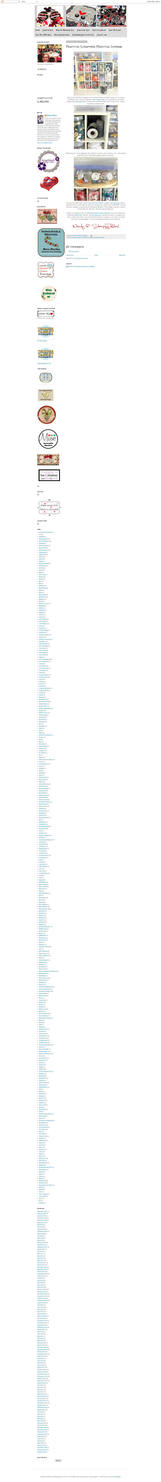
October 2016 (41, 1271)
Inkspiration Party (44, 826)
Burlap (41, 601)
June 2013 (40, 1360)
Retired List (42, 1009)
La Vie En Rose (43, 855)
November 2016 (42, 1269)
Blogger (118, 1477)
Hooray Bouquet (44, 817)
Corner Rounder (44, 668)
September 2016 (42, 1274)
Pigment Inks (43, 980)
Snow (40, 1056)
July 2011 (40, 1412)
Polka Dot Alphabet (44, 989)
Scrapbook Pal (43, 1040)
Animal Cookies (43, 545)
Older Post (122, 255)
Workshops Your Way (45, 1185)
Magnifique (42, 882)
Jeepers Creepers (44, 835)
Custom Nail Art (43, 690)
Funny (41, 766)
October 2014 (41, 1325)
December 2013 (42, 1347)
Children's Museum (44, 639)
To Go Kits (42, 1129)
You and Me (42, 1196)
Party (40, 958)
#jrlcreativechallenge (45, 532)
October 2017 (41, 1245)
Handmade (42, 793)
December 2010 (42, 1427)
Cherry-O (41, 637)
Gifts (40, 775)
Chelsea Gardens (44, 635)
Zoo (40, 1201)
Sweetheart (42, 1109)
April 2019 (40, 1227)
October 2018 (41, 1229)
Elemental (42, 721)
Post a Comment (74, 251)
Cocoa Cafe (42, 655)
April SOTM (42, 548)
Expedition (42, 726)
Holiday (41, 808)
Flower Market (43, 746)
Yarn (40, 1192)
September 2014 (42, 1327)
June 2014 (40, 1334)
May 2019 (40, 1225)
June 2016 (40, 1280)
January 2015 (41, 1318)
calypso (41, 612)
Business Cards (43, 603)
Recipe (41, 1004)
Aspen (41, 561)
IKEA (40, 819)
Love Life (41, 871)
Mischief (41, 902)
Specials (41, 1076)
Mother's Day (43, 929)
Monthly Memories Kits (65, 30)
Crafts (40, 672)
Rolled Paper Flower (45, 1018)
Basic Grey (42, 574)
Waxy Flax (42, 1160)
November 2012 (42, 1376)
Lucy (40, 877)
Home (37, 30)
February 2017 (41, 1262)
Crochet (41, 681)
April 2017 (40, 1258)
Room (40, 1020)
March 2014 (40, 1340)
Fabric (41, 728)
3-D (40, 534)
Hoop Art (41, 815)
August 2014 (41, 1329)
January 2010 (41, 1445)
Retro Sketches (43, 1013)
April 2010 (40, 1443)
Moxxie (41, 933)
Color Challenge (44, 659)
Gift (40, 771)
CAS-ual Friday (43, 630)
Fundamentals (43, 764)
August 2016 (41, 1276)
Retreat (41, 1011)
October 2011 (41, 1405)
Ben (40, 581)
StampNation (43, 1087)
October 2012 (41, 1378)
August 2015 (41, 1303)
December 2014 (42, 1320)
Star (40, 1089)
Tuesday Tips (43, 1136)
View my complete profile (44, 143)
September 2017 (42, 1247)
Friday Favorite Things (45, 759)
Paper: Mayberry (44, 955)
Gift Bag (41, 773)
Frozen (41, 762)
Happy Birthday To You (44, 363)
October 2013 (41, 1352)
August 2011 (41, 1410)
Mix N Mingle (43, 904)
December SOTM (44, 701)
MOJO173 (42, 918)
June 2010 (40, 1438)
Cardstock (42, 628)
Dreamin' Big (43, 715)
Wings (41, 1174)
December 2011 (42, 1401)
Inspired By (42, 828)
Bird (40, 583)
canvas (41, 615)
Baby (40, 572)
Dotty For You (43, 713)
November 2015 (42, 1296)
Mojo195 (41, 924)
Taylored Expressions (45, 1114)
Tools (40, 1131)
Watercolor (42, 1158)
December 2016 (42, 1267)
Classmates (42, 648)
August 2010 (41, 1436)
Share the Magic (44, 1049)
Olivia (40, 942)
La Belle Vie (42, 853)
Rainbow (41, 1002)
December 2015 (42, 1294)
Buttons (41, 608)
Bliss (40, 592)
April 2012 (40, 1392)
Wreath (41, 1189)
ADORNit (41, 537)
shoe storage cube (98, 99)
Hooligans (42, 813)
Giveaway (42, 779)
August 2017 (41, 1249)
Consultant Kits (83, 30)
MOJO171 (42, 913)
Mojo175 (41, 920)
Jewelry (41, 837)
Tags (40, 1111)
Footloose (42, 750)
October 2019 (41, 1222)
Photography (43, 973)
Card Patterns (43, 623)
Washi (41, 1156)
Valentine (41, 1149)
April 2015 (40, 1311)
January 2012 (41, 1398)
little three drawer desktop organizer (98, 213)
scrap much (42, 1033)
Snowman (42, 1060)
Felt (40, 739)
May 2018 (40, 1240)
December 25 (43, 699)
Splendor (41, 1080)
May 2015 (40, 1309)
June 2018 (40, 1238)
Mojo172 (41, 915)
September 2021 (42, 1211)
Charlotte (41, 632)
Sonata (41, 1062)
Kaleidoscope (43, 848)
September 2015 (42, 1300)
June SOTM (42, 844)
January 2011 (41, 1425)
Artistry (41, 559)
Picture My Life (43, 978)
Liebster (41, 862)
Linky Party (42, 864)
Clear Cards (42, 650)
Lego (40, 860)
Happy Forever (43, 795)
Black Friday (42, 588)
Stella (40, 1091)
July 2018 (40, 1236)
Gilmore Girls (43, 777)
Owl (40, 949)
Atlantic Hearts (43, 563)
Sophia (41, 1067)
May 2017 (40, 1256)
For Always (42, 753)
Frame (41, 757)
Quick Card (42, 1000)
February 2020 (41, 1213)
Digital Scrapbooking (45, 708)
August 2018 (41, 1234)
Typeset (41, 1143)
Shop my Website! (99, 30)
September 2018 (42, 1231)
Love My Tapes (43, 873)
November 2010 (42, 1430)
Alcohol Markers (44, 541)
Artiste (41, 557)
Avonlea (41, 568)
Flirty (40, 742)
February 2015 (41, 1316)
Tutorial (41, 1138)
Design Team (43, 706)
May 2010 (40, 1441)
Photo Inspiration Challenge (47, 971)
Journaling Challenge (45, 840)
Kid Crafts (42, 851)
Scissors (41, 1031)
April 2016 (40, 1285)
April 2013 (40, 1365)
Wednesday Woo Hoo (45, 1167)
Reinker (41, 1007)
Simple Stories (43, 1051)
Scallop (41, 1027)
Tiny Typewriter (43, 1127)
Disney (41, 710)
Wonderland (42, 1180)
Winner (41, 1176)
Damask (41, 697)
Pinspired (42, 982)
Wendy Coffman (52, 115)
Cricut (40, 679)
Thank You (42, 1125)
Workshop (42, 1183)
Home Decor (42, 811)
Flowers (41, 748)
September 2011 (42, 1407)
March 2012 (40, 1394)
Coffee (41, 657)
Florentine (42, 744)
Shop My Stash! (115, 30)
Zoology (41, 1203)
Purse (40, 998)
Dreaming (42, 717)
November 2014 (42, 1323)
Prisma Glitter (43, 993)
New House (42, 940)
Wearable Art (43, 1163)
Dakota (41, 695)
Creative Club (43, 677)
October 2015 (41, 1298)
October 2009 (41, 1452)
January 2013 (41, 1372)
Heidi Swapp (43, 804)
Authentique (42, 566)
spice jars (116, 203)
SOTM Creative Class (45, 1071)
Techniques (42, 1122)
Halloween (42, 791)
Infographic (42, 822)
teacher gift (42, 1116)
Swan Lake (42, 1105)
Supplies (41, 1102)
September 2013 (42, 1354)
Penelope (42, 967)
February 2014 (41, 1343)
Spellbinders (42, 1078)
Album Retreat (43, 539)
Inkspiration (42, 824)
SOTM (41, 1069)
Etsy (40, 724)
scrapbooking (43, 1042)
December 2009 (42, 1447)
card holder (42, 621)
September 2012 (42, 1380)
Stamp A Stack (43, 1082)
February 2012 (41, 1396)
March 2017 (40, 1260)
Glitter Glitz (78, 215)
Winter (41, 1178)
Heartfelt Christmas (44, 802)
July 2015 (40, 1305)
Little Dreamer (43, 866)
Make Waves (43, 884)
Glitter (40, 782)
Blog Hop (41, 597)
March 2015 (40, 1314)
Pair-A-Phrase (43, 951)
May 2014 (40, 1336)
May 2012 (40, 1389)
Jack (40, 831)
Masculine (42, 889)
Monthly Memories (44, 926)
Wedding (41, 1165)
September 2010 (42, 1434)
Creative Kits (47, 30)
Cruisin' (41, 684)
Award (41, 570)
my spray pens (96, 215)
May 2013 (40, 1363)
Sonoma (41, 1065)
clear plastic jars (81, 101)
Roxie (40, 1022)
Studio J (41, 1098)
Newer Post (69, 255)
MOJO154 (42, 911)
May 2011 (40, 1416)
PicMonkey (42, 976)
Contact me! (102, 34)
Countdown (42, 670)
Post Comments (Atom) (81, 258)
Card (40, 617)
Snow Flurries (43, 1058)
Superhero (42, 1100)
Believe (41, 579)
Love (40, 869)
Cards (40, 626)
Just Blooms (42, 846)
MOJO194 (42, 922)
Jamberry (41, 833)
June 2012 (40, 1387)
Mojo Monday (43, 906)
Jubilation (42, 842)
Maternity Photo (43, 893)
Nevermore (42, 938)
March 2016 (40, 1287)
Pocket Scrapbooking (45, 987)
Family (41, 733)
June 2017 (40, 1254)
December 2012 (42, 1374)
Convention (42, 666)
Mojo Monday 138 (44, 909)
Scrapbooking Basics (45, 1045)
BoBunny (41, 599)
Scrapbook (42, 1038)
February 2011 (41, 1423)
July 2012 (40, 1385)
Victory (41, 1151)
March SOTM (43, 886)
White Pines (42, 1169)
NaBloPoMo (42, 935)
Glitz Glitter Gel (43, 784)
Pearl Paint (42, 962)
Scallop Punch (43, 1029)
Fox (40, 755)
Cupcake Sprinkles (44, 688)
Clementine (42, 652)
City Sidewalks (43, 643)
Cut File (41, 693)
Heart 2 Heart (43, 799)
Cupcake (41, 686)
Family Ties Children (45, 735)
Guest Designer (43, 788)
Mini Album (42, 898)
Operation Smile (44, 946)
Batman (41, 577)
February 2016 (41, 1289)
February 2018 (41, 1242)
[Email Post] (91, 235)
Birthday (41, 586)
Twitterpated (42, 1140)
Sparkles (41, 1074)
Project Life (42, 996)
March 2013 (40, 1367)
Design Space (43, 704)
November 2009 (42, 1450)
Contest (41, 664)
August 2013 (41, 1356)
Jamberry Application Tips (83, 34)
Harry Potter (42, 797)
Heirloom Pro (43, 806)
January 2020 (41, 1216)
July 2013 (40, 1358)
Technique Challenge (98, 237)
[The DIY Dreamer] (49, 481)
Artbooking (42, 552)
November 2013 (42, 1349)
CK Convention (43, 646)
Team (40, 1118)
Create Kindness (44, 675)
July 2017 (40, 1251)
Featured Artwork (61, 34)
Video (40, 1154)
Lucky (40, 875)
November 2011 (42, 1403)
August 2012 (41, 1383)
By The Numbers (42, 341)
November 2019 (42, 1220)
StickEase (42, 1094)
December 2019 (42, 1218)
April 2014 (40, 1338)
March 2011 (40, 1421)
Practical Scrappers (76, 237)
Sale (40, 1024)
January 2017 (41, 1265)
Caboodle (42, 610)
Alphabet (41, 543)
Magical (41, 880)
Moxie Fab (42, 931)
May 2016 (40, 1282)
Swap (40, 1107)
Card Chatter (43, 619)
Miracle (41, 900)
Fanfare (41, 737)
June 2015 (40, 1307)
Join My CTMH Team (43, 34)
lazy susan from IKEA (96, 203)
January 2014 (41, 1345)
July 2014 (40, 1332)
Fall (40, 730)
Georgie (41, 768)
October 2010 (41, 1432)
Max (40, 895)
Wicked (41, 1172)
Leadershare (43, 857)
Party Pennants (43, 960)
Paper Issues (43, 953)
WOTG (41, 1187)
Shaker (41, 1047)
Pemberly (42, 964)
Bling (40, 590)
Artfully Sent (42, 554)
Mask (40, 891)
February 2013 (41, 1369)
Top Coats (42, 1134)
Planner (41, 984)
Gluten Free (42, 786)
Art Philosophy (43, 550)
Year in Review (43, 1194)
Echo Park (42, 719)
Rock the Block (43, 1016)
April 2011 (40, 1418)
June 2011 (40, 1414)
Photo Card (42, 969)
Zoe (40, 1198)
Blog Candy (42, 595)
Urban (41, 1147)
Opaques (41, 944)
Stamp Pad (85, 237)
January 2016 (41, 1291)
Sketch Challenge (44, 1053)
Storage (91, 237)
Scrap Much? (43, 1036)
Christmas (42, 641)
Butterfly (41, 606)
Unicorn (41, 1145)
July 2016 (40, 1278)
